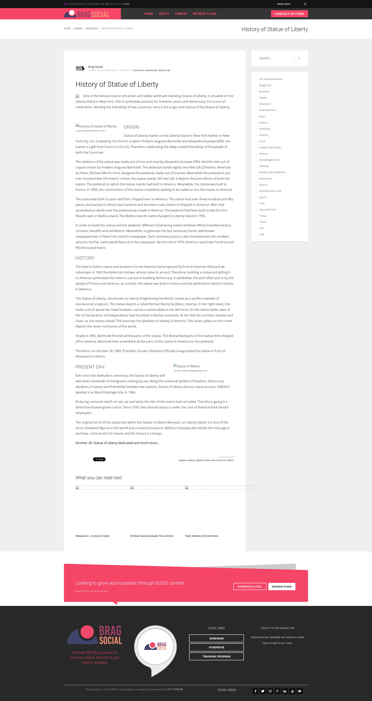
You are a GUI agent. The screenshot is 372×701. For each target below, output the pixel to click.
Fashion (263, 122)
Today (262, 215)
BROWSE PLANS (282, 586)
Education (139, 70)
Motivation (265, 178)
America (183, 460)
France (191, 460)
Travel (262, 222)
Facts (262, 116)
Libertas (200, 460)
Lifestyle (264, 166)
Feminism (264, 129)
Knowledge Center (155, 70)
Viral (261, 234)
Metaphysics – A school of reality (92, 536)
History (263, 153)
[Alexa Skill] (155, 651)
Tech (262, 203)
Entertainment (267, 110)
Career (263, 97)
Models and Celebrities (272, 172)
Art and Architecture (270, 79)
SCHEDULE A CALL (250, 586)
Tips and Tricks (267, 209)
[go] (299, 58)
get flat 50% (102, 4)
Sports (263, 197)
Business (264, 91)
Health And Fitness (270, 147)
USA (168, 70)
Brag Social (95, 67)
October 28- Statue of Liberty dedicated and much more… (118, 443)
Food (262, 141)
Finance (263, 135)
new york (210, 460)
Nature (263, 184)
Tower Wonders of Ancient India (201, 536)
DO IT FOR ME (175, 689)
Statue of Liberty (225, 460)
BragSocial (265, 85)
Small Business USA (270, 191)
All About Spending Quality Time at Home (152, 536)
